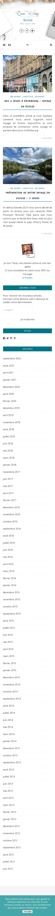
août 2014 (8, 705)
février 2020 (9, 401)
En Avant (16, 96)
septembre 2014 (12, 698)
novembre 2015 (11, 599)
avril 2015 (8, 649)
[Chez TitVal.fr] (27, 16)
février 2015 (9, 663)
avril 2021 (8, 372)
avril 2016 (8, 564)
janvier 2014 (9, 741)
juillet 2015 (9, 627)
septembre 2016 (12, 528)
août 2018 (8, 429)
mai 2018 (8, 450)
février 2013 (9, 812)
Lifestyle (28, 96)
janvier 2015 (9, 670)
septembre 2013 (12, 762)
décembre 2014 (11, 677)
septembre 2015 (12, 613)
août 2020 (8, 394)
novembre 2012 (11, 833)
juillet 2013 (9, 776)
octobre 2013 (10, 755)
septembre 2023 (12, 358)
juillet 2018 (9, 436)
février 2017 (9, 500)
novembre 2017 (11, 472)
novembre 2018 (11, 422)
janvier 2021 (9, 379)
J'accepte (27, 911)
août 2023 (8, 365)
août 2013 (8, 769)
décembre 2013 (11, 748)
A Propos (27, 277)
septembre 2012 (12, 847)
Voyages (40, 96)
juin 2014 (8, 720)
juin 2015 (8, 634)
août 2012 (8, 854)
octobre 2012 (10, 840)
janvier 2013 (9, 819)
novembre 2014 (11, 684)
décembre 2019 (11, 408)
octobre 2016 (10, 521)
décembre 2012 (11, 826)
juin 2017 (8, 479)
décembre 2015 (11, 592)
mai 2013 (8, 790)
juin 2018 (8, 443)
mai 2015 (8, 642)
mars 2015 (8, 656)
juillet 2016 (9, 542)
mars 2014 (8, 734)
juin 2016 (8, 549)
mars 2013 (8, 805)
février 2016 (9, 578)
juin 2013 (8, 783)
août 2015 (8, 620)
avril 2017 (8, 493)
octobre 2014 (10, 691)
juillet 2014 (9, 712)
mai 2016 (8, 557)
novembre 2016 (11, 514)
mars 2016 (8, 571)
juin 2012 (8, 868)
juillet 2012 (9, 861)
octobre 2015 (10, 606)
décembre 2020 (11, 387)
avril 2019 (8, 415)
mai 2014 (8, 727)
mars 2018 (8, 457)
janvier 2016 (9, 585)
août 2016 (8, 535)
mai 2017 (8, 486)
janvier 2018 (9, 464)
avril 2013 (8, 797)
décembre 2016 (11, 507)
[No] (51, 905)
